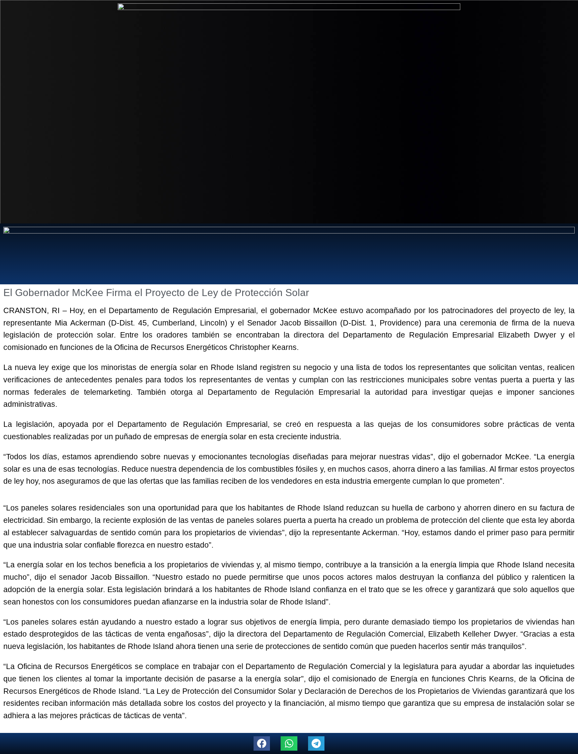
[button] (262, 743)
